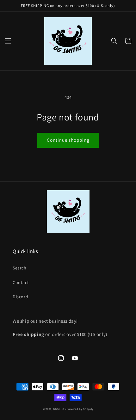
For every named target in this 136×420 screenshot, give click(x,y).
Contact (21, 282)
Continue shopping (68, 140)
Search (20, 268)
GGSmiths (59, 408)
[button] (8, 41)
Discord (20, 297)
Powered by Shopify (80, 408)
